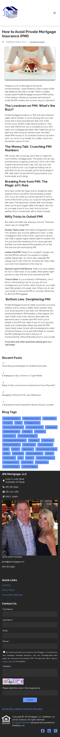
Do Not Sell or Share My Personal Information (22, 709)
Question (7, 666)
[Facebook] (42, 731)
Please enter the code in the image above (21, 688)
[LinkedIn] (49, 731)
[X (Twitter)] (55, 731)
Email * (6, 631)
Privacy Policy (8, 590)
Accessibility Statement (12, 595)
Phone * (6, 641)
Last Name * (8, 620)
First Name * (8, 609)
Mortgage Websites (21, 722)
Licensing (6, 585)
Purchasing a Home (37, 42)
